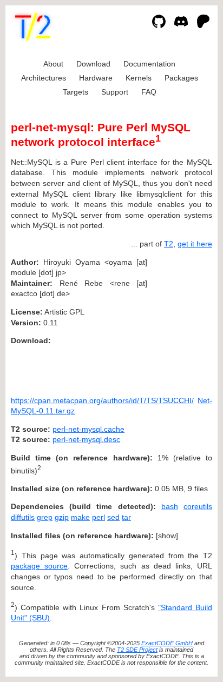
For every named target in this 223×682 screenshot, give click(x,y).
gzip (62, 517)
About (53, 63)
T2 (168, 243)
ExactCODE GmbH (167, 643)
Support (114, 92)
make (80, 517)
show (167, 535)
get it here (195, 243)
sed (113, 517)
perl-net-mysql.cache (88, 429)
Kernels (139, 77)
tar (126, 517)
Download (93, 63)
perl (98, 517)
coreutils (197, 506)
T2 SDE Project (137, 649)
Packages (181, 77)
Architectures (43, 77)
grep (45, 517)
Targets (75, 92)
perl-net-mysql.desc (86, 439)
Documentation (149, 63)
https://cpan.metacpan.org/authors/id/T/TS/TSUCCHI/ (102, 400)
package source (39, 565)
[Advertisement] (179, 327)
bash (169, 506)
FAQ (148, 92)
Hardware (96, 77)
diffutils (23, 517)
